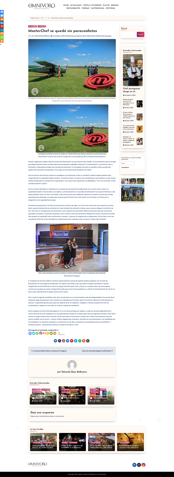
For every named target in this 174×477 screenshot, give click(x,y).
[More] (54, 333)
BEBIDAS (114, 5)
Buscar (124, 28)
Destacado (45, 389)
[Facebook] (30, 333)
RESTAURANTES (73, 8)
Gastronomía (37, 392)
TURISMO (86, 8)
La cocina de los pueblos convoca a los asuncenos (129, 127)
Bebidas (102, 389)
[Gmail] (44, 333)
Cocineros (41, 26)
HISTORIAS (110, 8)
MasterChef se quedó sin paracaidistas (62, 31)
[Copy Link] (47, 333)
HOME (66, 5)
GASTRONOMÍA (97, 8)
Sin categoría (95, 442)
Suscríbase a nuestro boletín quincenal (131, 158)
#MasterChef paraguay (103, 36)
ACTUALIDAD (75, 5)
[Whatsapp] (37, 333)
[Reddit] (2, 19)
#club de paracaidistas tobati (76, 36)
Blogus (92, 474)
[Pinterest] (2, 26)
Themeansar (102, 474)
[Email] (51, 333)
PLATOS (106, 5)
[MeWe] (2, 30)
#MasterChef (91, 36)
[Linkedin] (2, 23)
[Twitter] (33, 333)
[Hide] (0, 44)
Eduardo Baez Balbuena (42, 36)
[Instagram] (40, 333)
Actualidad (32, 26)
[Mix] (2, 33)
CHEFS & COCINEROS (92, 5)
